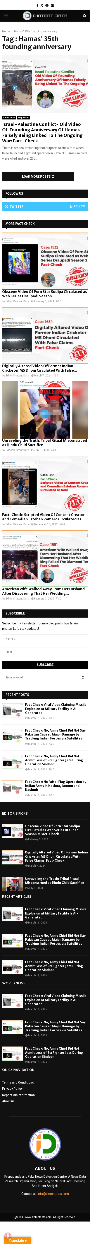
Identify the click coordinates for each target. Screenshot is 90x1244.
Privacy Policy (12, 1088)
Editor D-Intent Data (17, 301)
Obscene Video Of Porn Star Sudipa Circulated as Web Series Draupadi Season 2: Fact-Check (52, 830)
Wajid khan (23, 117)
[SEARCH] (83, 677)
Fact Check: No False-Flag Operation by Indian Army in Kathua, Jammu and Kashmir (55, 786)
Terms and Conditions (18, 1082)
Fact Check (9, 117)
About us (8, 1101)
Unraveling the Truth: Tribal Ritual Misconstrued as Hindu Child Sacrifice (54, 881)
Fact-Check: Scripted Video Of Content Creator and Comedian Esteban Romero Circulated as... (43, 516)
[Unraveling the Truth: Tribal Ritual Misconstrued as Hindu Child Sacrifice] (45, 410)
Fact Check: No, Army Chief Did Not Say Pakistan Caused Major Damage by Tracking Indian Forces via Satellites (55, 734)
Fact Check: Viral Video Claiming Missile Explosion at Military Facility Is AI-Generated (56, 709)
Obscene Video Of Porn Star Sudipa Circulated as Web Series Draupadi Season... (44, 293)
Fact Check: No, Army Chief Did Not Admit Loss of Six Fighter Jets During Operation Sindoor (54, 760)
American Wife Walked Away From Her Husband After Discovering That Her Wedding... (43, 591)
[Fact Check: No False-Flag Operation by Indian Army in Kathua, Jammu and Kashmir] (12, 787)
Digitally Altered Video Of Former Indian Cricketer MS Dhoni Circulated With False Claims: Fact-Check (56, 856)
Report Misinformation (18, 1095)
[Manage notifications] (7, 1236)
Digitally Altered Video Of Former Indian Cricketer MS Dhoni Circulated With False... (39, 368)
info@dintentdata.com (53, 1194)
